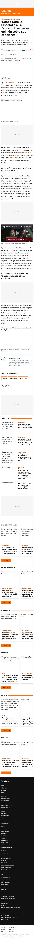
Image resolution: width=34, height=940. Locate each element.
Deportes (4, 869)
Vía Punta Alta (5, 807)
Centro (3, 796)
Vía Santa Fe (4, 838)
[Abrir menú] (31, 10)
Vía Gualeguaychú (6, 847)
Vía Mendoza (4, 823)
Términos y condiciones (8, 896)
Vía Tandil (4, 803)
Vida (2, 874)
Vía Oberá (4, 835)
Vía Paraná (4, 842)
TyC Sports (20, 936)
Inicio (2, 785)
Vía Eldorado (5, 831)
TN (9, 934)
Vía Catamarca (5, 818)
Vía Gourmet (4, 884)
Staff (3, 905)
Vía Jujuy (4, 813)
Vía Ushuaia (4, 853)
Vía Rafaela (4, 840)
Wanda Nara (15, 19)
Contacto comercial (7, 901)
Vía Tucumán (5, 815)
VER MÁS (5, 560)
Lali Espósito (23, 378)
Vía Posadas (4, 829)
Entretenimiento (6, 867)
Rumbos (3, 889)
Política (3, 860)
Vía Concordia (5, 845)
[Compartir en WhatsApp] (6, 78)
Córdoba (4, 788)
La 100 (27, 934)
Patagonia (4, 850)
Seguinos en (25, 50)
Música (4, 378)
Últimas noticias (6, 858)
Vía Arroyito (5, 800)
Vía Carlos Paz (5, 798)
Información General (7, 865)
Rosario (3, 790)
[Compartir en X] (9, 78)
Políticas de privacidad (8, 898)
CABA (2, 792)
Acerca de (4, 903)
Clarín (4, 934)
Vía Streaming (5, 882)
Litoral (3, 826)
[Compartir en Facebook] (2, 78)
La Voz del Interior (8, 938)
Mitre (22, 934)
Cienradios (11, 936)
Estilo (3, 872)
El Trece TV (15, 934)
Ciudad (4, 936)
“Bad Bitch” (14, 158)
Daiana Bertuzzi (10, 50)
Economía (4, 862)
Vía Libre (3, 887)
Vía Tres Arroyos (6, 805)
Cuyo (2, 821)
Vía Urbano (5, 19)
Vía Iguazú (4, 833)
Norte (3, 811)
